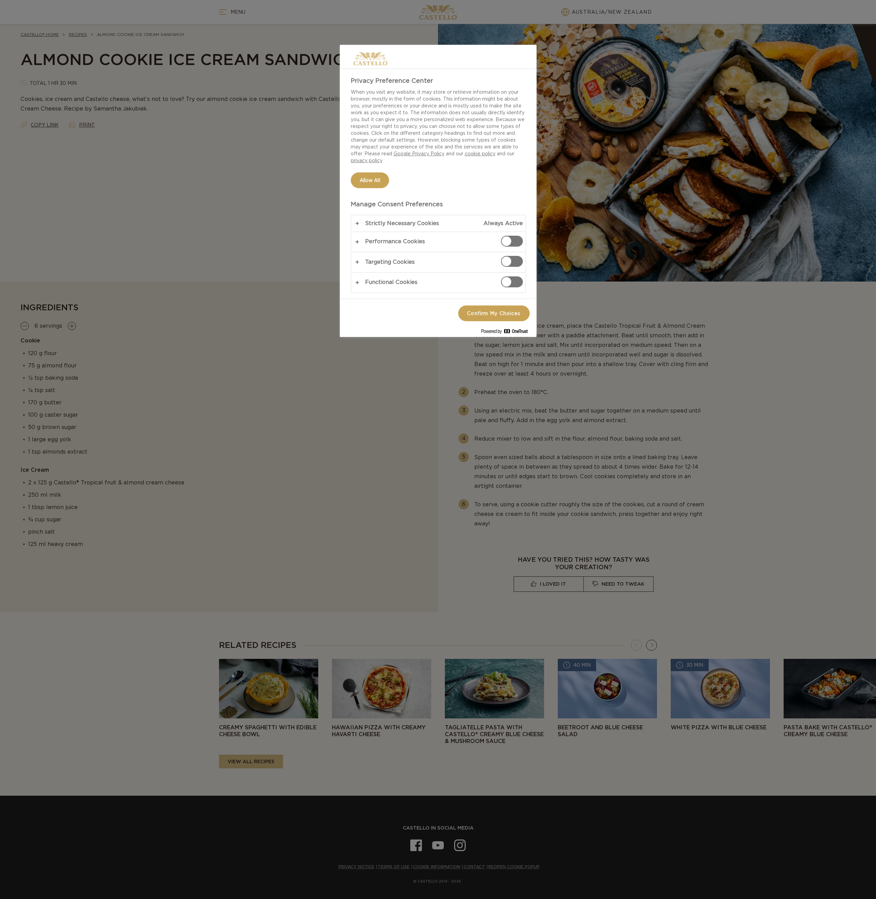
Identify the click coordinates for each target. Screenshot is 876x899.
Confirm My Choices (493, 313)
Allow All (370, 180)
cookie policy (480, 153)
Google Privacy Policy (419, 153)
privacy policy (367, 160)
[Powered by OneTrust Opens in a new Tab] (507, 332)
